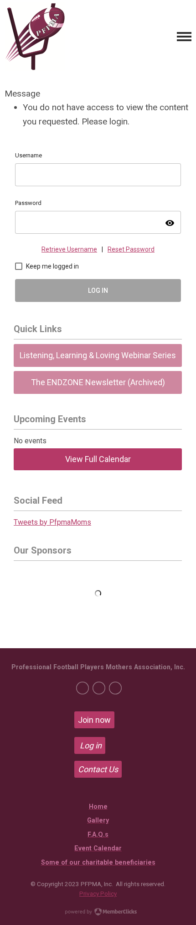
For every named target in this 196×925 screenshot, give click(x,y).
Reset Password (131, 249)
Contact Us (98, 769)
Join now (94, 720)
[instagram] (115, 688)
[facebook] (82, 688)
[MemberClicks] (35, 36)
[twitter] (99, 688)
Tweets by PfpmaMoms (52, 522)
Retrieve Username (69, 249)
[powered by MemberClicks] (98, 913)
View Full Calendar (98, 459)
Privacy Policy (98, 893)
